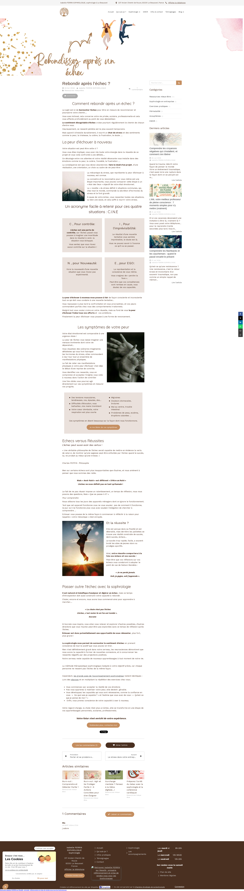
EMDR (152, 121)
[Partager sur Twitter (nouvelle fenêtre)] (240, 318)
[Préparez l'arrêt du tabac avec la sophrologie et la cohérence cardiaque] (135, 774)
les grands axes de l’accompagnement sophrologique (99, 676)
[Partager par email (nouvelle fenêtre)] (240, 331)
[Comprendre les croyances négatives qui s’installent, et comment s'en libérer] (165, 139)
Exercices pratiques (158, 106)
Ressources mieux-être (160, 97)
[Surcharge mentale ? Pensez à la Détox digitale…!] (114, 774)
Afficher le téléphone (177, 3)
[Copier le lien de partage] (240, 335)
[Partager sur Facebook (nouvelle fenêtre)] (240, 314)
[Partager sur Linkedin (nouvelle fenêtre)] (240, 322)
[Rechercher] (179, 83)
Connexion (179, 887)
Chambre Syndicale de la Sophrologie (150, 887)
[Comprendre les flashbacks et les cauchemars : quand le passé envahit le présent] (165, 241)
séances (75, 680)
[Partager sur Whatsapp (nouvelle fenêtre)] (240, 326)
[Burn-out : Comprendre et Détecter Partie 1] (71, 774)
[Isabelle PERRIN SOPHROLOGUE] (64, 16)
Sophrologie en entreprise (161, 101)
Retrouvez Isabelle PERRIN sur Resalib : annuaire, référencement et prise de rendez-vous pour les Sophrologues (33, 890)
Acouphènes (155, 116)
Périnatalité (154, 111)
